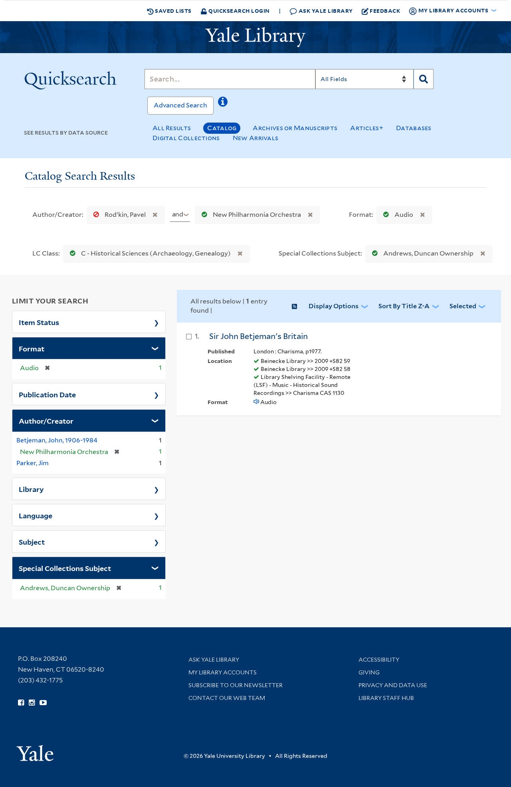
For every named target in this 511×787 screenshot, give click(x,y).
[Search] (424, 79)
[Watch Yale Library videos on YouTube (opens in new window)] (43, 702)
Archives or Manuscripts (295, 128)
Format (31, 348)
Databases (414, 128)
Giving (369, 672)
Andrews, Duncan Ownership (428, 253)
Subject (32, 541)
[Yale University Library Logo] (255, 37)
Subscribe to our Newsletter (235, 685)
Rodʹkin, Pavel (125, 214)
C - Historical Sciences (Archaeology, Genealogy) (156, 253)
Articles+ (366, 128)
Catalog (221, 128)
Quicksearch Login (238, 10)
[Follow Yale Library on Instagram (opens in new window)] (32, 702)
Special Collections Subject (65, 568)
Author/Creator (46, 420)
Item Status (39, 322)
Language (35, 515)
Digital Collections (186, 138)
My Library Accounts (222, 672)
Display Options (333, 306)
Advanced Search (180, 105)
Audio (403, 214)
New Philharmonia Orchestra (257, 214)
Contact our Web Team (226, 698)
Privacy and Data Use (392, 685)
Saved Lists (173, 10)
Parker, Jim (32, 463)
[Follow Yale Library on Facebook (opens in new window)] (21, 702)
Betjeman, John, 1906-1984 (56, 440)
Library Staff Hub (386, 698)
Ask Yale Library (325, 10)
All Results (172, 128)
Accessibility (378, 659)
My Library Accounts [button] (453, 10)
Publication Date (47, 394)
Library (31, 489)
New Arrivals (256, 138)
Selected (463, 306)
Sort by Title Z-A (404, 306)
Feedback (385, 10)
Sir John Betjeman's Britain (258, 336)
